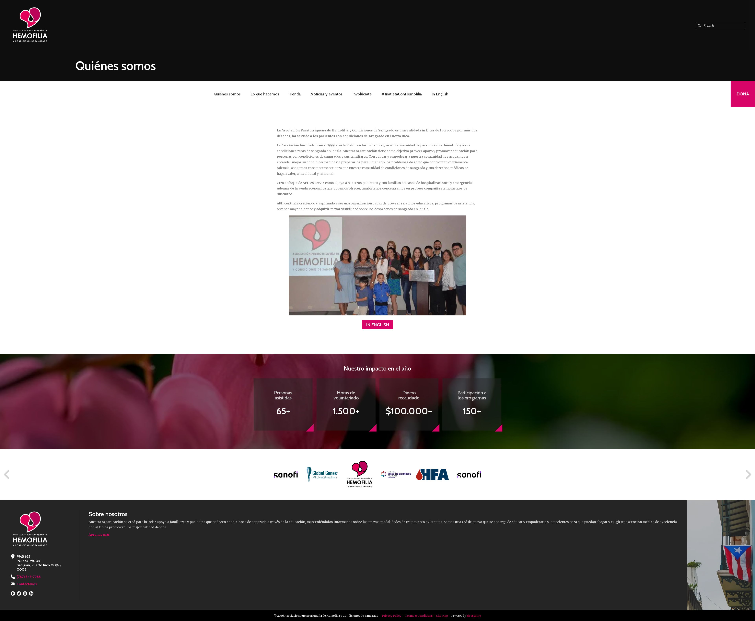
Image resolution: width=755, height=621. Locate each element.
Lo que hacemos (264, 94)
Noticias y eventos (326, 94)
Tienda (295, 94)
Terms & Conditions (419, 615)
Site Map (442, 615)
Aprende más (99, 534)
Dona (743, 94)
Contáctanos (27, 584)
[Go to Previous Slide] (7, 475)
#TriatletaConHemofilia (401, 94)
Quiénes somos (227, 94)
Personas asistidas (283, 395)
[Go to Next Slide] (748, 475)
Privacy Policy (391, 615)
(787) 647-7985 (29, 577)
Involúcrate (362, 94)
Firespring (474, 615)
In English (440, 94)
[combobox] (720, 25)
